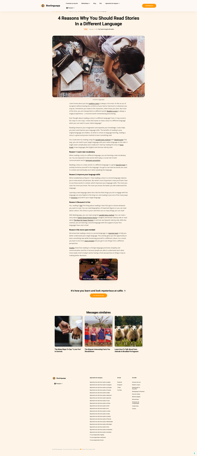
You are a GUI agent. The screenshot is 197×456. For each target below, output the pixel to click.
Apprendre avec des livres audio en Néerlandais (101, 421)
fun (81, 205)
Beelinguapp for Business (138, 391)
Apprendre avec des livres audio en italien (100, 392)
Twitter (119, 387)
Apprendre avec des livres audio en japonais (100, 398)
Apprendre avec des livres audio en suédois (100, 416)
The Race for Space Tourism (83, 220)
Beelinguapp (118, 140)
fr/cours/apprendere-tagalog (97, 434)
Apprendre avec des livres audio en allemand (101, 395)
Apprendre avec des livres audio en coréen (100, 411)
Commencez (149, 5)
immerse (74, 198)
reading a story (94, 103)
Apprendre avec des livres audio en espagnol (100, 384)
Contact (134, 408)
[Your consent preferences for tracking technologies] (194, 453)
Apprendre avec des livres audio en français (100, 390)
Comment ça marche (72, 3)
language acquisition (93, 160)
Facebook (119, 382)
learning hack (120, 165)
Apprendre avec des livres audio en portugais (101, 387)
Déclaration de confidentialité (135, 402)
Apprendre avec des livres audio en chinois (100, 403)
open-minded (89, 241)
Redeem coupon (136, 384)
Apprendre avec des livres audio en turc (99, 408)
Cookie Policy (135, 406)
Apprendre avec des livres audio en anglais (100, 382)
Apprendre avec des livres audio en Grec (99, 427)
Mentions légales (136, 396)
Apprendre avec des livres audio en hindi (99, 405)
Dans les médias (136, 394)
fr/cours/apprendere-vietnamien (98, 437)
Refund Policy (135, 399)
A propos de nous (136, 382)
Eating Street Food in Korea (87, 218)
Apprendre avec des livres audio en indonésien (101, 429)
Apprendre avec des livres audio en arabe (100, 413)
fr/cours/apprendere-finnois (97, 440)
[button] (85, 3)
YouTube (119, 390)
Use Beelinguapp (98, 295)
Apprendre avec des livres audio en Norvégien (101, 424)
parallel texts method (103, 140)
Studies (71, 248)
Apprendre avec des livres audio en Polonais (100, 419)
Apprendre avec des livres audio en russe (100, 400)
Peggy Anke (101, 99)
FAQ (100, 3)
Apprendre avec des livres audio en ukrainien (100, 432)
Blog (94, 3)
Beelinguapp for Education (136, 388)
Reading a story (112, 111)
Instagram (119, 384)
